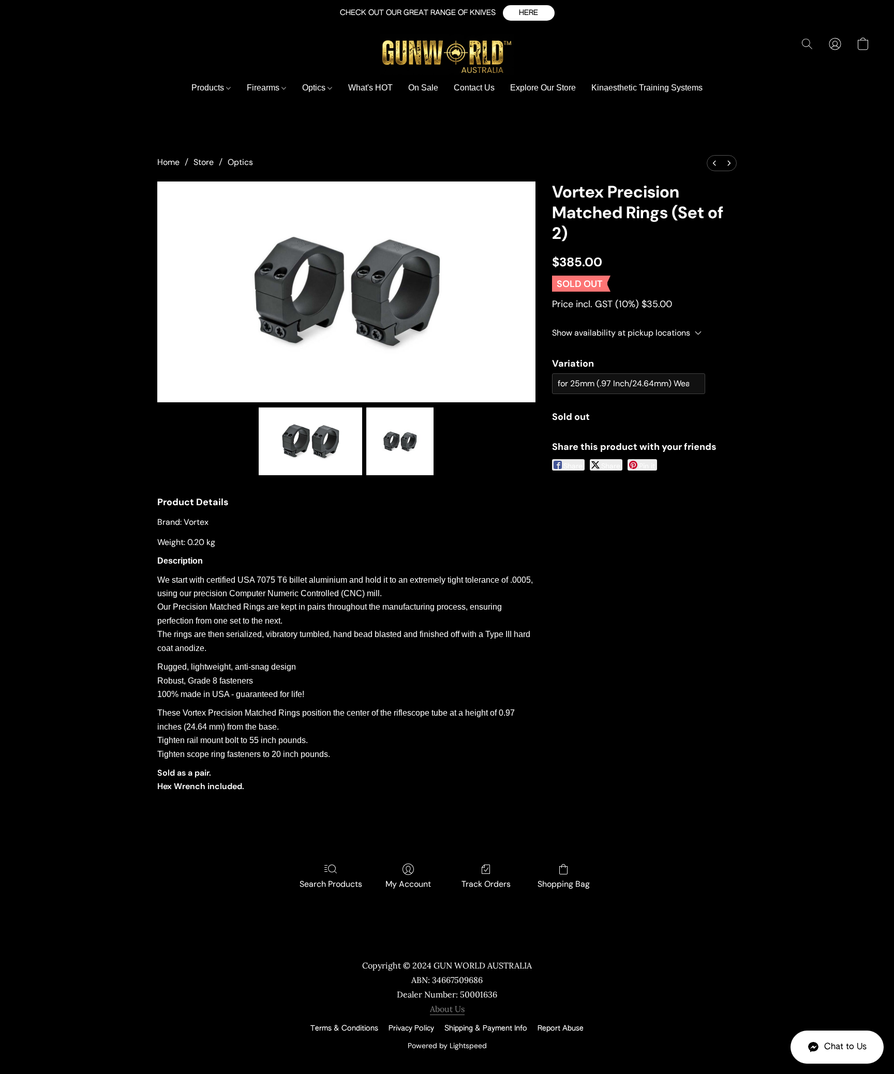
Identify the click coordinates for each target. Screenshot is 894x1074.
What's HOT (370, 87)
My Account (408, 884)
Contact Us (474, 87)
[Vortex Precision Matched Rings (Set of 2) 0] (310, 441)
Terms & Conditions (344, 1028)
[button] (529, 13)
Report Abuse (561, 1028)
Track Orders (486, 884)
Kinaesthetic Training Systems (647, 87)
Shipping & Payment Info (485, 1028)
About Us (447, 1009)
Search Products (331, 884)
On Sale (423, 87)
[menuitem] (714, 163)
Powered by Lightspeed (447, 1045)
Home (168, 162)
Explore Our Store (543, 87)
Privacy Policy (411, 1028)
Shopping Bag (564, 884)
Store (203, 162)
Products (208, 87)
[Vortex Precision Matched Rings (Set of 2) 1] (400, 441)
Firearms (264, 87)
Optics (314, 87)
